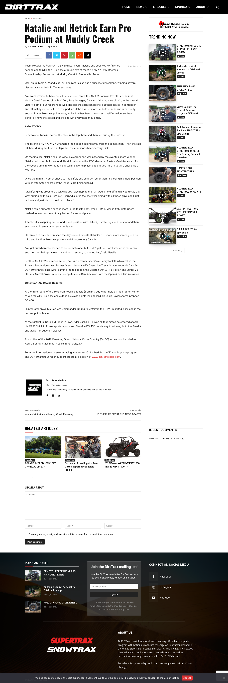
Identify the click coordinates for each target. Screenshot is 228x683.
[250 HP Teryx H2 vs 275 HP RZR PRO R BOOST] (162, 216)
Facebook (165, 576)
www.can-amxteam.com (106, 356)
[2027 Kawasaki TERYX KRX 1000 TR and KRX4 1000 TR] (122, 447)
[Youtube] (59, 395)
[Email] (87, 55)
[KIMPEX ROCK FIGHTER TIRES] (162, 175)
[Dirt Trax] (23, 7)
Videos (181, 56)
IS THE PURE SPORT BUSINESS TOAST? (119, 414)
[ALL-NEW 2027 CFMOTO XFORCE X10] (162, 195)
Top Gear (182, 93)
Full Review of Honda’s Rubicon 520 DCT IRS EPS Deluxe (189, 130)
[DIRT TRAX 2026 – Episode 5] (162, 236)
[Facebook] (49, 55)
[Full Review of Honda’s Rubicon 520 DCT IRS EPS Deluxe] (162, 134)
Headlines (37, 18)
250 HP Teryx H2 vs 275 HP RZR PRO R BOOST (187, 212)
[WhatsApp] (72, 55)
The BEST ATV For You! (172, 438)
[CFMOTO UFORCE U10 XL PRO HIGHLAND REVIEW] (162, 52)
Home (28, 18)
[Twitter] (56, 55)
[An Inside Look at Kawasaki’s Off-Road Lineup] (162, 73)
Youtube (165, 597)
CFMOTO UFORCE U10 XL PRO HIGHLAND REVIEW (189, 49)
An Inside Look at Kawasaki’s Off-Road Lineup (188, 69)
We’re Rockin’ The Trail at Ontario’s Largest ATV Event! (187, 110)
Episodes (182, 236)
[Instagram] (53, 395)
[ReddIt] (79, 55)
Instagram (166, 587)
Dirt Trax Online (35, 46)
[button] (217, 7)
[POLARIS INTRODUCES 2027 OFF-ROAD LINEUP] (43, 447)
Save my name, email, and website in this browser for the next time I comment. (72, 534)
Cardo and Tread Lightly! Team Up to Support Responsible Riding (82, 466)
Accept (187, 677)
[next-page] (32, 477)
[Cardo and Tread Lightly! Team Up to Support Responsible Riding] (83, 447)
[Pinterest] (64, 55)
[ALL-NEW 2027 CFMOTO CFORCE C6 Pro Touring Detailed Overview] (162, 154)
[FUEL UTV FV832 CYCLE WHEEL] (162, 93)
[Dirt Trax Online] (34, 387)
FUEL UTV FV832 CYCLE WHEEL (60, 602)
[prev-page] (27, 477)
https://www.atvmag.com (57, 385)
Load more (175, 250)
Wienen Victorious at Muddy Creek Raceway (49, 414)
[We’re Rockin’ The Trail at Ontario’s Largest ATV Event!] (162, 114)
